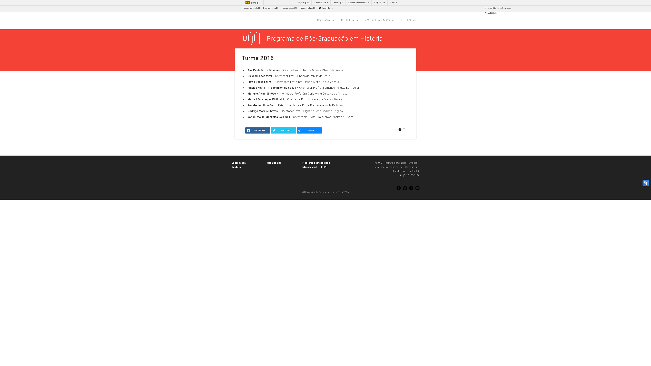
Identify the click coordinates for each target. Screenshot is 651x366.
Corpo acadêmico (377, 20)
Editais (406, 20)
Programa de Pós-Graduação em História (325, 38)
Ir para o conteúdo (251, 8)
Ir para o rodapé (307, 8)
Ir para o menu (270, 8)
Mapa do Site (490, 8)
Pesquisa (347, 20)
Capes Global (238, 162)
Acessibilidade (491, 13)
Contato (236, 167)
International (326, 8)
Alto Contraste (504, 8)
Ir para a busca (288, 8)
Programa (322, 20)
